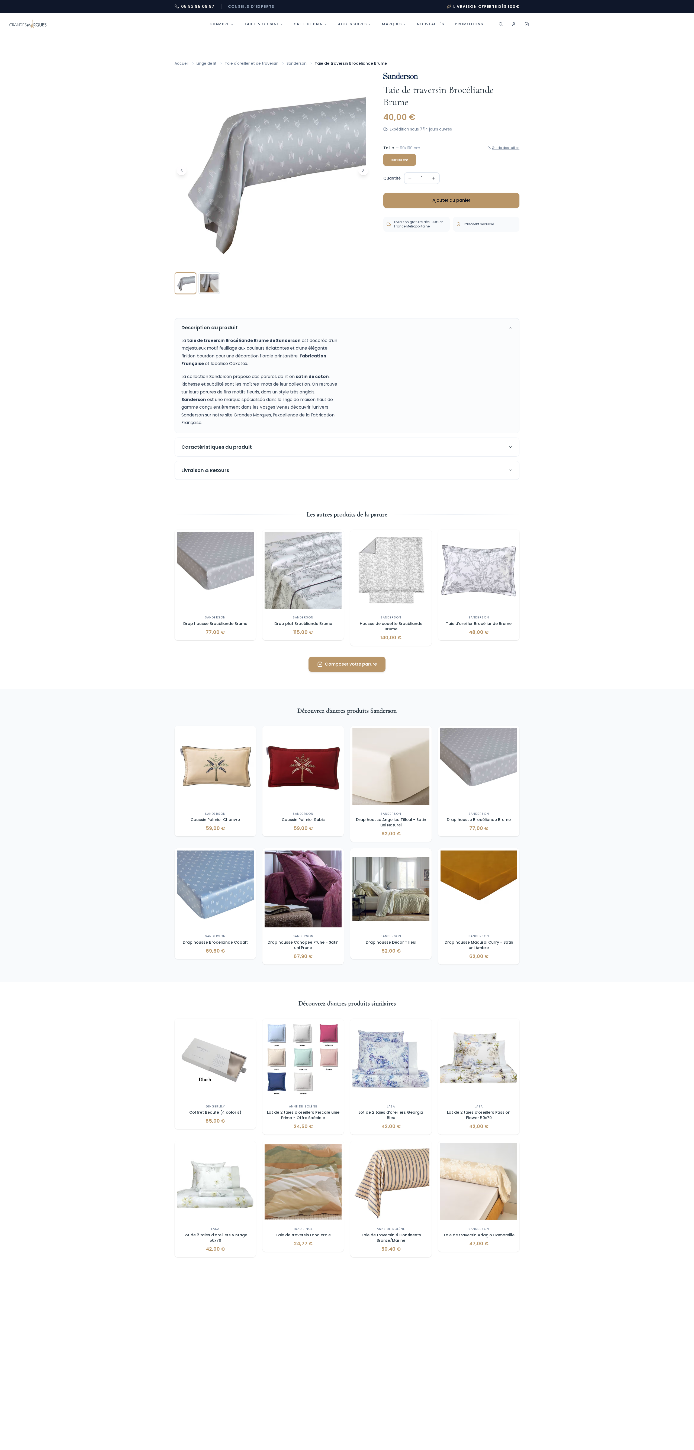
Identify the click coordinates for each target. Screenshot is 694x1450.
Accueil (181, 63)
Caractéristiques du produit (216, 447)
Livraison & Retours (205, 470)
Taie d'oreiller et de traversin (251, 63)
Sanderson (297, 63)
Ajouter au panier (451, 200)
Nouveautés (430, 24)
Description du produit (209, 327)
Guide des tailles (505, 148)
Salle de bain (308, 24)
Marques (392, 24)
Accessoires (352, 24)
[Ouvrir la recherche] (500, 24)
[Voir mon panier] (526, 24)
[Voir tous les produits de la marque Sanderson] (400, 76)
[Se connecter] (513, 24)
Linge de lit (207, 63)
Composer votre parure (351, 664)
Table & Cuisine (262, 24)
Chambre (219, 24)
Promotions (469, 24)
